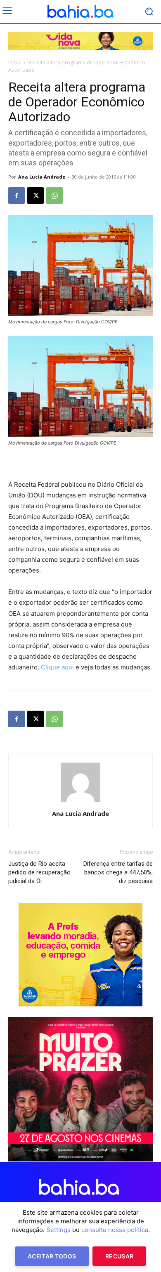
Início (14, 62)
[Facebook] (16, 195)
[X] (35, 195)
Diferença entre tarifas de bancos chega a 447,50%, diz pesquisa (118, 872)
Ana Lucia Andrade (41, 177)
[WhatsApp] (54, 195)
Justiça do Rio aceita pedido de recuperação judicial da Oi (39, 872)
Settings (58, 1230)
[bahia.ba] (80, 11)
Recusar (119, 1256)
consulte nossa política (114, 1230)
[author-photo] (80, 802)
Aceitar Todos (52, 1256)
